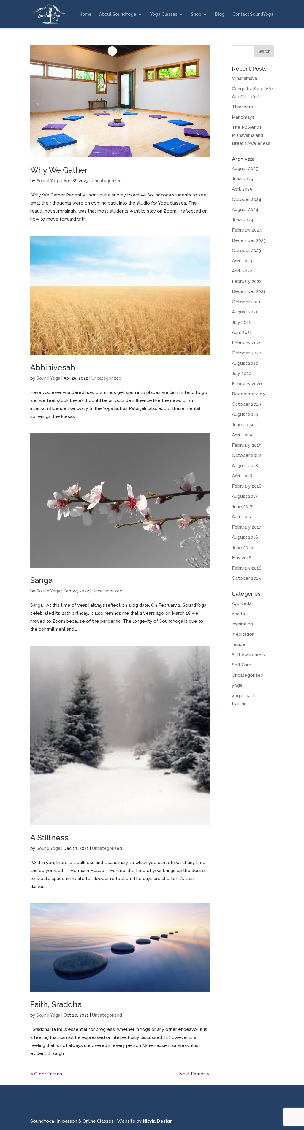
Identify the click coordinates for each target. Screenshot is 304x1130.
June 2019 (242, 424)
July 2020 (241, 373)
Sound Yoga (48, 180)
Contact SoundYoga (253, 14)
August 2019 (245, 414)
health (238, 613)
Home (85, 14)
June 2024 (242, 220)
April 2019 (242, 435)
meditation (243, 634)
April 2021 (242, 332)
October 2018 (246, 455)
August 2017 (245, 496)
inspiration (242, 624)
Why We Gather (59, 170)
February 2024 (247, 230)
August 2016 (245, 537)
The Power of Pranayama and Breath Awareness (251, 135)
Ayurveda (241, 603)
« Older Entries (46, 1074)
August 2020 (245, 363)
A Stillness (49, 837)
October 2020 (246, 353)
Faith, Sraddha (56, 1004)
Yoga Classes (163, 14)
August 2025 (245, 168)
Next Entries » (194, 1074)
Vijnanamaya (244, 78)
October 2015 (246, 578)
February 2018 (247, 486)
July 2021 (241, 322)
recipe (239, 644)
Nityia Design (157, 1121)
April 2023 (242, 261)
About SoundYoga (117, 14)
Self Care (241, 665)
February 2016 (247, 568)
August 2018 (245, 465)
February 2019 (247, 445)
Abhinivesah (52, 367)
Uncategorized (107, 180)
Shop (196, 14)
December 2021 (248, 291)
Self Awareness (248, 654)
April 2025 (242, 189)
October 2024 (246, 199)
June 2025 (242, 179)
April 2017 (242, 516)
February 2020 (247, 383)
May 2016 (241, 557)
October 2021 (246, 302)
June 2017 (242, 506)
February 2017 (246, 527)
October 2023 (246, 250)
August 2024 (245, 209)
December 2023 (249, 240)
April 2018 (242, 475)
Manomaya (243, 117)
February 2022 (247, 281)
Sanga (41, 580)
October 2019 (246, 404)
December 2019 (249, 394)
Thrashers (242, 107)
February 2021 (246, 343)
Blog (220, 14)
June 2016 (242, 547)
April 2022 (242, 271)
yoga (237, 685)
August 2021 (245, 312)
